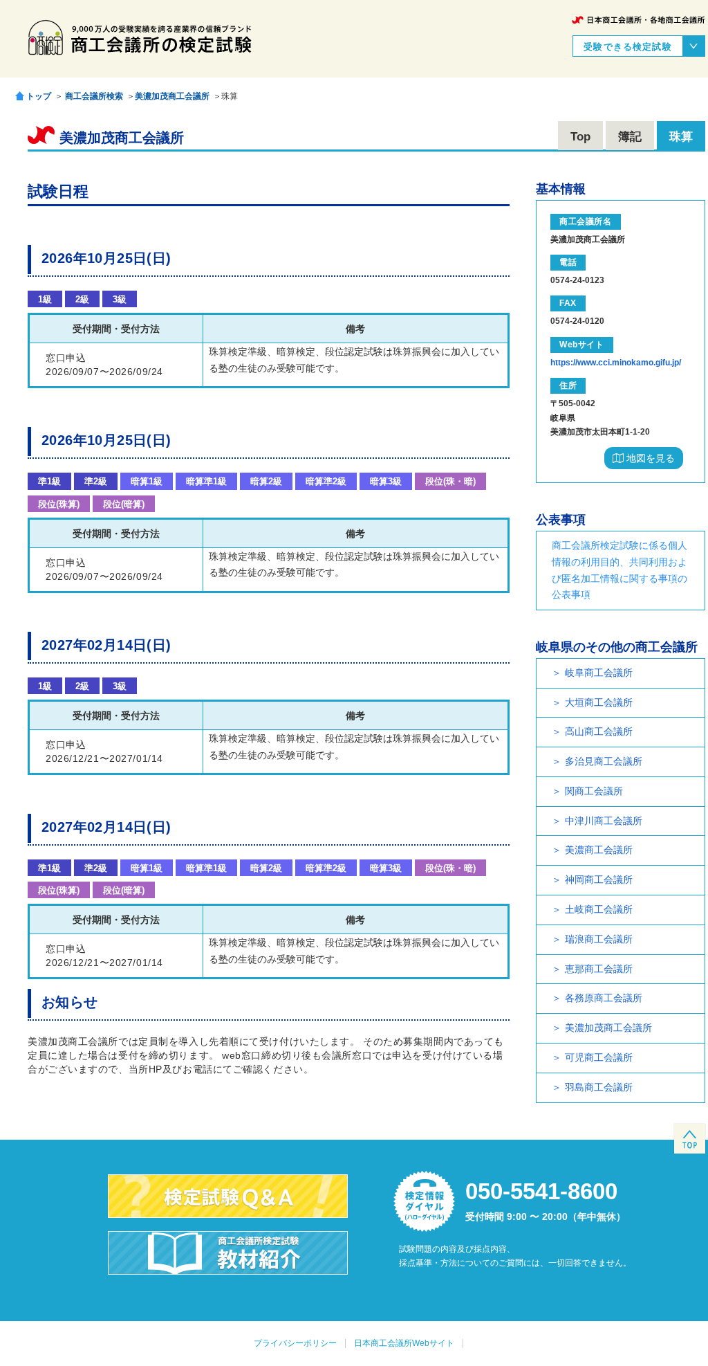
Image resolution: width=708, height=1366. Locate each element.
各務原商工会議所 (603, 997)
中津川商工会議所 (603, 820)
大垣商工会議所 (599, 702)
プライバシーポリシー (295, 1343)
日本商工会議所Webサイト (404, 1343)
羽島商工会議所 (599, 1087)
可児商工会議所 (599, 1057)
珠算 (681, 136)
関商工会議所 (594, 790)
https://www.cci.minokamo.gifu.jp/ (615, 362)
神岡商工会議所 (599, 879)
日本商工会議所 (638, 20)
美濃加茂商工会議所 (172, 96)
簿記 (630, 136)
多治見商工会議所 (603, 761)
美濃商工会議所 (599, 849)
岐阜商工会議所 (599, 672)
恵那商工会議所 (599, 968)
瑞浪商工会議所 (599, 939)
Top (580, 136)
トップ (38, 95)
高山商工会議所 (599, 731)
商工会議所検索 (94, 96)
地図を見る (649, 458)
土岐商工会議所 (599, 909)
